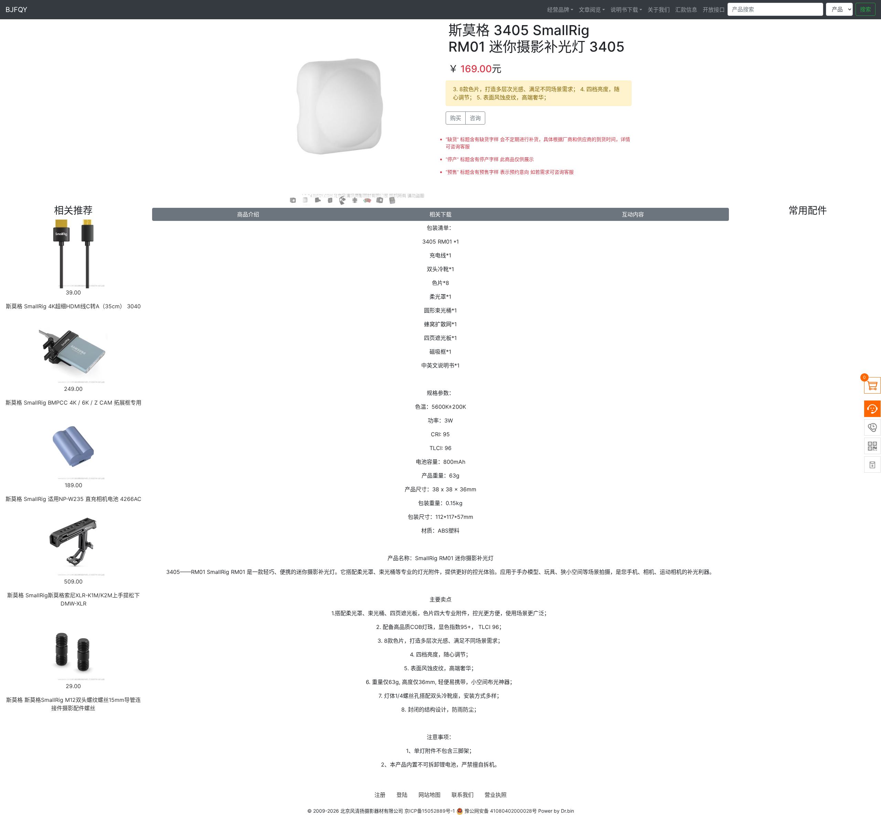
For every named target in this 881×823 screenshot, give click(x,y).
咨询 (475, 118)
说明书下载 (624, 9)
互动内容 (633, 214)
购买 (455, 118)
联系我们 (463, 794)
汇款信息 (686, 9)
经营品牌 (558, 9)
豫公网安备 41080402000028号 (500, 811)
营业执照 (496, 794)
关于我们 (659, 9)
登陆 (401, 794)
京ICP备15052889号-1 (429, 811)
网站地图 (429, 794)
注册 (379, 794)
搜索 (865, 9)
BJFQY (16, 10)
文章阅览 (590, 9)
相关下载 (440, 214)
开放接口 (714, 9)
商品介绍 (248, 214)
